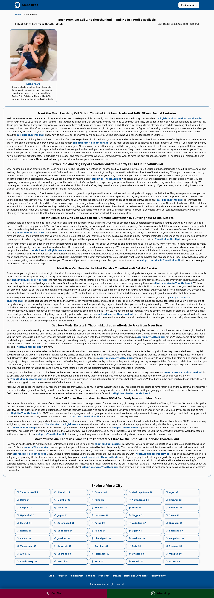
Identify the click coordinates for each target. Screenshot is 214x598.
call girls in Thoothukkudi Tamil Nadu (179, 118)
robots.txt (103, 575)
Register (62, 575)
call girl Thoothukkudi (170, 199)
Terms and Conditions (136, 575)
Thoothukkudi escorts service (28, 378)
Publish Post (76, 575)
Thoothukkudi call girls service (47, 250)
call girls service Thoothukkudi (91, 142)
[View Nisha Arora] (33, 55)
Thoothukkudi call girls (30, 232)
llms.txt (116, 575)
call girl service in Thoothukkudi (131, 393)
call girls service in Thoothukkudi (160, 260)
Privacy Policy (158, 575)
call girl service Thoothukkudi (115, 313)
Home (18, 14)
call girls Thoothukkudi (30, 134)
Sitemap (90, 575)
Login (51, 575)
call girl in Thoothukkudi (106, 178)
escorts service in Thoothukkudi (183, 372)
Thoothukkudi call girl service (29, 279)
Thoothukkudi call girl (168, 239)
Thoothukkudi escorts (28, 346)
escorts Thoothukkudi (86, 416)
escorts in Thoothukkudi (150, 336)
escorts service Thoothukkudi (115, 357)
